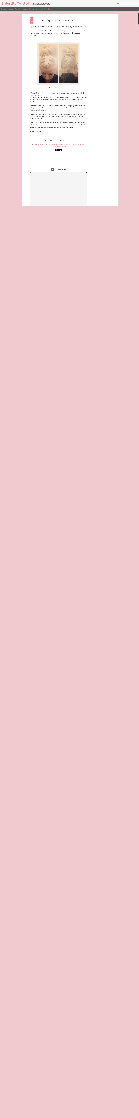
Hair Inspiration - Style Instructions (58, 20)
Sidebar (32, 9)
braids (38, 144)
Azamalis (68, 141)
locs (70, 144)
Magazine (18, 9)
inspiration (51, 144)
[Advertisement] (99, 51)
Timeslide (47, 9)
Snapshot (39, 9)
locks (66, 144)
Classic (3, 9)
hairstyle (44, 144)
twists (64, 146)
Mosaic (25, 9)
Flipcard (10, 9)
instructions (60, 144)
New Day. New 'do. (79, 144)
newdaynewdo (56, 146)
